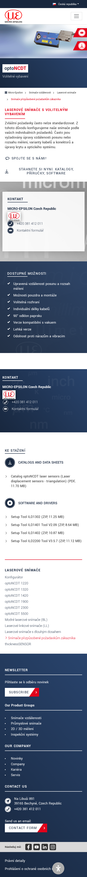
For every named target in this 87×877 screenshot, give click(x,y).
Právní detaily (15, 860)
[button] (58, 868)
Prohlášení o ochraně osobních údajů (32, 869)
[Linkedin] (44, 847)
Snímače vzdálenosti (26, 718)
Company (18, 764)
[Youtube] (36, 847)
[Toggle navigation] (76, 16)
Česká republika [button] (66, 4)
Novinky (17, 758)
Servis (15, 775)
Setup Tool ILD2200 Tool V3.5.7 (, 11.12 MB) (46, 541)
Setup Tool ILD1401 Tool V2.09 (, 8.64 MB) (45, 525)
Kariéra (16, 769)
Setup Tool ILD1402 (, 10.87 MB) (37, 533)
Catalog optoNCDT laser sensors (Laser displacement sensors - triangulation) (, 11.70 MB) (43, 481)
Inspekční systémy (24, 734)
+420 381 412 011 (30, 223)
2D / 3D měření (22, 729)
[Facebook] (28, 847)
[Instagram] (53, 847)
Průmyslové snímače (26, 723)
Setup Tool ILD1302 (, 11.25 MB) (37, 517)
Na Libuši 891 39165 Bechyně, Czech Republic (38, 801)
